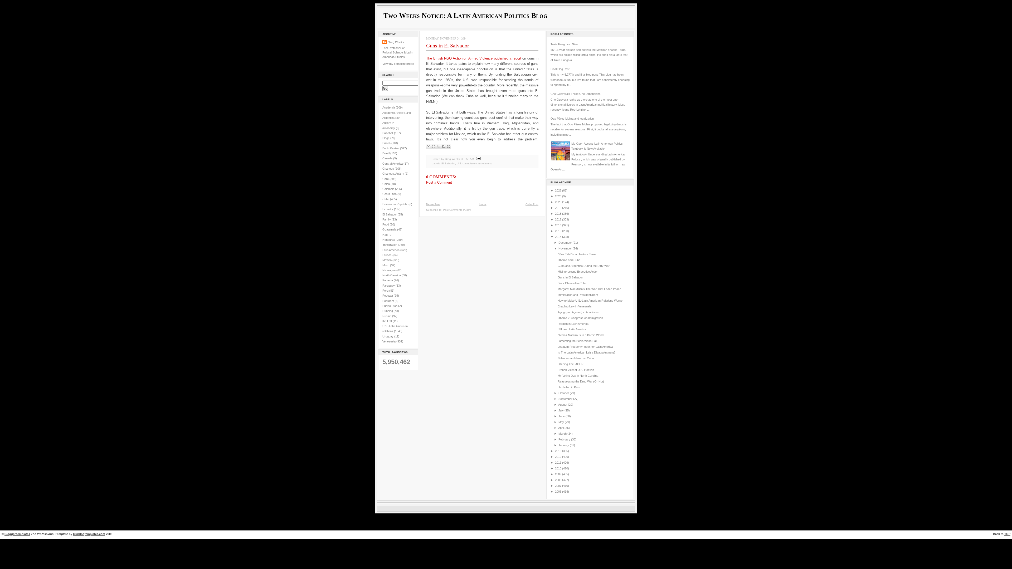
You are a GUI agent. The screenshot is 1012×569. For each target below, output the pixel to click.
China (386, 183)
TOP (1007, 534)
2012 (558, 456)
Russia (387, 316)
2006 (558, 491)
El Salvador (390, 214)
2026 (558, 190)
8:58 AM (469, 159)
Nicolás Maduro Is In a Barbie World (581, 335)
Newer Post (433, 204)
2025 (558, 196)
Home (482, 204)
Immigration (390, 244)
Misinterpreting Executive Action (578, 271)
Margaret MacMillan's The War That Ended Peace (589, 289)
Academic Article (393, 112)
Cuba (386, 199)
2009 (558, 474)
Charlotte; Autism (393, 173)
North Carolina (392, 275)
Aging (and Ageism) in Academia (578, 312)
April (561, 427)
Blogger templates (17, 534)
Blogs (386, 138)
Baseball (388, 133)
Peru (385, 290)
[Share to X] (438, 146)
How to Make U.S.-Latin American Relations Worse (590, 300)
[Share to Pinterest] (448, 146)
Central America (392, 163)
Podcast (388, 295)
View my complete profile (398, 63)
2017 (558, 219)
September (565, 398)
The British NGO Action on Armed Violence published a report (473, 58)
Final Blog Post (560, 69)
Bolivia (386, 143)
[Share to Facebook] (443, 146)
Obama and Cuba (569, 260)
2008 (558, 480)
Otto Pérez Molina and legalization (572, 118)
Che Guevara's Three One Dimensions (576, 93)
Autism (387, 122)
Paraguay (389, 285)
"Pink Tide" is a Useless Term (577, 254)
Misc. (386, 265)
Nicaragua (389, 270)
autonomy (389, 128)
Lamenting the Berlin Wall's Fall (577, 340)
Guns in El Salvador (447, 45)
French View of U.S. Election (576, 369)
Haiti (385, 234)
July (561, 410)
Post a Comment (439, 182)
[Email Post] (478, 159)
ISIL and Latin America (572, 329)
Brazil (386, 153)
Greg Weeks (396, 42)
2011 (558, 462)
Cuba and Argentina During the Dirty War (584, 265)
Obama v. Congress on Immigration (580, 318)
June (562, 416)
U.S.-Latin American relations (474, 163)
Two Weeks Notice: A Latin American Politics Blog (465, 15)
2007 (558, 485)
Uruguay (388, 336)
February (564, 439)
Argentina (388, 117)
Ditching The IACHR (570, 364)
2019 (558, 207)
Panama (388, 280)
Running (388, 310)
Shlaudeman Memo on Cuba (576, 358)
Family (387, 219)
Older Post (532, 204)
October (564, 393)
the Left (387, 321)
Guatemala (389, 229)
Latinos (387, 255)
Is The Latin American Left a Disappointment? (586, 352)
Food (386, 224)
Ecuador (388, 209)
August (563, 404)
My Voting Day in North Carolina (578, 375)
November (565, 248)
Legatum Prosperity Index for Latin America (585, 346)
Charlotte (388, 168)
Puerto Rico (390, 305)
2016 (558, 225)
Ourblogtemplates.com (89, 534)
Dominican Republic (395, 204)
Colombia (388, 188)
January (564, 445)
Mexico (387, 260)
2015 (558, 231)
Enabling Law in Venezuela (574, 306)
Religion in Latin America (573, 323)
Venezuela (389, 341)
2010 (558, 468)
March (562, 433)
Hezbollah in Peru (569, 387)
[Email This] (428, 146)
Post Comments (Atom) (457, 209)
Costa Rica (389, 193)
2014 (558, 236)
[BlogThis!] (433, 146)
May (561, 422)
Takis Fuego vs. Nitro (564, 44)
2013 (558, 451)
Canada (387, 158)
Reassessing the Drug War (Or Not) (581, 381)
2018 (558, 213)
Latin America (391, 250)
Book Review (391, 148)
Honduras (389, 239)
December (565, 242)
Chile (386, 178)
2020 (558, 202)
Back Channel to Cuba (572, 283)
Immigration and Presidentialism (578, 294)
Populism (388, 300)
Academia (389, 107)
